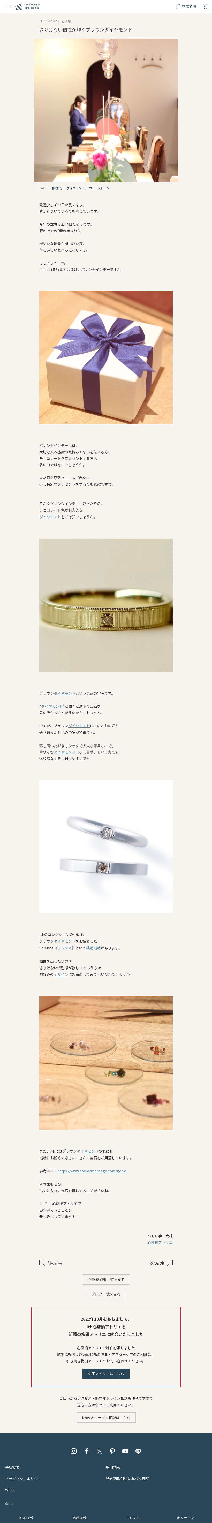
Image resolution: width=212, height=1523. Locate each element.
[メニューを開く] (7, 6)
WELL (10, 1489)
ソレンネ (64, 947)
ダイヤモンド (50, 516)
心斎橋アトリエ (160, 1242)
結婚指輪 (93, 947)
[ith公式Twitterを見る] (99, 1451)
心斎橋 (66, 21)
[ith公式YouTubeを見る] (125, 1451)
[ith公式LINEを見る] (138, 1451)
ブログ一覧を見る (106, 1294)
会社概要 (12, 1467)
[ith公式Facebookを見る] (86, 1451)
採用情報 (113, 1467)
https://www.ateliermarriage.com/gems (92, 1171)
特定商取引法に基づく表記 (127, 1478)
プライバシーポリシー (23, 1478)
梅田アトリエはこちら (106, 1373)
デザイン (61, 974)
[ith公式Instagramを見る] (74, 1451)
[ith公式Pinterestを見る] (112, 1451)
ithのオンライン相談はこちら (106, 1417)
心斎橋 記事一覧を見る (106, 1279)
